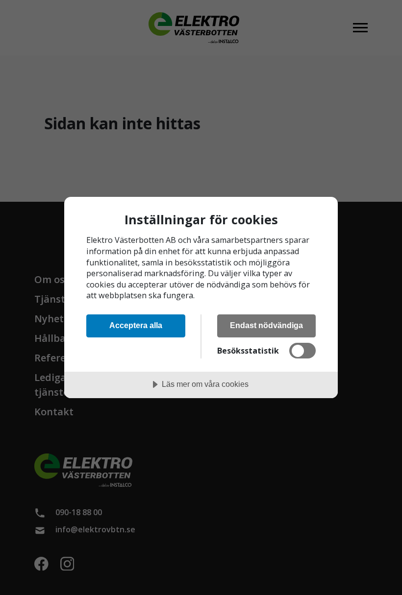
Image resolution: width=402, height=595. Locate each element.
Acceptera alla (135, 325)
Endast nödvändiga (266, 325)
